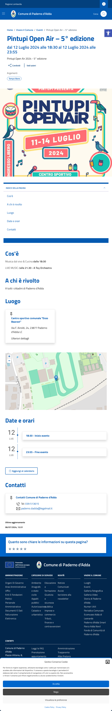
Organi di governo (14, 583)
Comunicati (63, 587)
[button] (108, 33)
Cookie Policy (49, 707)
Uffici (7, 590)
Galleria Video (91, 594)
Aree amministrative (15, 587)
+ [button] (9, 356)
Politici (8, 598)
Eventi (87, 587)
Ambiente (36, 583)
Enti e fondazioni (13, 594)
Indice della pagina (16, 187)
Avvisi (61, 590)
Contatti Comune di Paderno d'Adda (36, 497)
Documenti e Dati (14, 610)
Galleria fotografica (93, 590)
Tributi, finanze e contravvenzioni (53, 622)
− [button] (9, 361)
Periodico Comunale (94, 610)
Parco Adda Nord (92, 626)
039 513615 (32, 504)
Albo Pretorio (64, 656)
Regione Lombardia (13, 4)
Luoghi (87, 583)
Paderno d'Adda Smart (95, 622)
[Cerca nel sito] (103, 14)
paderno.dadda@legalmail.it (36, 508)
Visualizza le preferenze (56, 700)
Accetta (56, 683)
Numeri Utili (90, 606)
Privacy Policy (61, 707)
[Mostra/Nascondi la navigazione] (3, 13)
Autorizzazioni (39, 606)
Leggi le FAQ (38, 648)
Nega (56, 692)
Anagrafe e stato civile (36, 590)
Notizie (61, 583)
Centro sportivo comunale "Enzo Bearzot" (29, 320)
